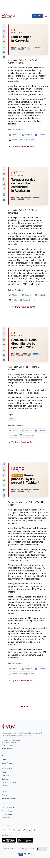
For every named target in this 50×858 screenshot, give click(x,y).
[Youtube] (19, 830)
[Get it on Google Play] (25, 840)
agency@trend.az (7, 748)
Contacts (5, 779)
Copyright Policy (8, 814)
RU (29, 854)
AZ (25, 854)
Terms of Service (8, 807)
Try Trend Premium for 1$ (23, 146)
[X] (14, 830)
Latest (4, 759)
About (4, 772)
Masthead (5, 775)
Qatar (12, 419)
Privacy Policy (7, 811)
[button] (4, 26)
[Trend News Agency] (8, 726)
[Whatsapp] (4, 830)
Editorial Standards (9, 782)
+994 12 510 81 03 (8, 745)
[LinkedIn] (29, 830)
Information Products (9, 798)
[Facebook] (9, 830)
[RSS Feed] (35, 830)
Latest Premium (7, 763)
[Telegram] (24, 830)
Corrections (6, 786)
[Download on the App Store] (9, 840)
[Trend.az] (9, 16)
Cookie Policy (6, 818)
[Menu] (45, 16)
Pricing (4, 795)
